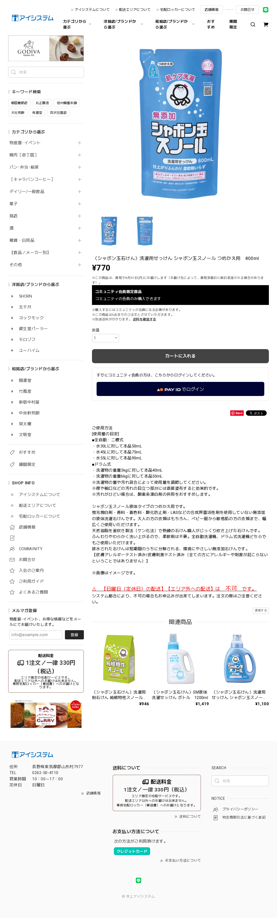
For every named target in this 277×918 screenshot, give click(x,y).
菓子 (13, 204)
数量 (96, 330)
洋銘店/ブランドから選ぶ (120, 24)
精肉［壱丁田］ (23, 155)
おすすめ (211, 24)
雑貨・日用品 (21, 240)
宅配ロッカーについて (177, 10)
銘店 (13, 216)
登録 (74, 635)
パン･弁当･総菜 (24, 167)
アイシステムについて (92, 10)
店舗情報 (212, 10)
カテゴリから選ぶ (74, 24)
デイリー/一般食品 (26, 191)
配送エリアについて (135, 10)
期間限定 (233, 24)
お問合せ (247, 10)
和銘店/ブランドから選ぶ (171, 24)
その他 (15, 265)
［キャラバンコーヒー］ (32, 179)
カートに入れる (180, 356)
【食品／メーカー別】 (30, 252)
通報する (261, 610)
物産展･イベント (25, 143)
